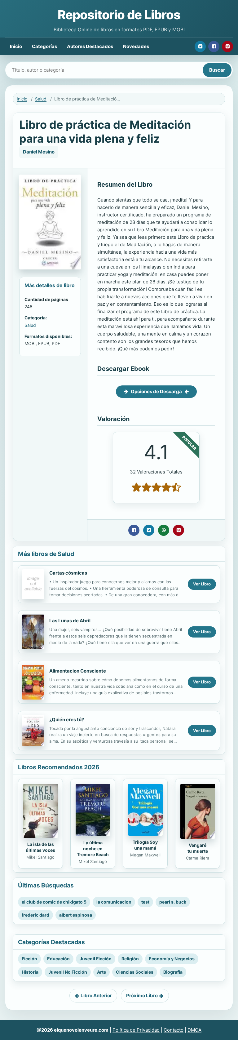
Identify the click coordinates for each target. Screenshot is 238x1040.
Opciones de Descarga (156, 391)
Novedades (136, 46)
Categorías (44, 46)
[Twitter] (200, 46)
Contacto (173, 1030)
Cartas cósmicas (68, 573)
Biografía (173, 972)
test (145, 901)
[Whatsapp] (163, 530)
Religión (130, 958)
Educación (58, 958)
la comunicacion (113, 901)
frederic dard (35, 915)
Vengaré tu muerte (197, 848)
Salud (40, 98)
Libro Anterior (96, 995)
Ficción (29, 958)
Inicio (16, 46)
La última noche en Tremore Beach (93, 848)
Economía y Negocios (172, 958)
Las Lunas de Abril (69, 621)
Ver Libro (202, 583)
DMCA (194, 1030)
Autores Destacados (90, 46)
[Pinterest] (227, 46)
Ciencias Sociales (134, 972)
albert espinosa (75, 915)
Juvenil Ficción (96, 958)
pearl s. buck (172, 901)
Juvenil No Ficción (67, 972)
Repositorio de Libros (119, 14)
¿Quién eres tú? (66, 719)
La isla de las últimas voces (40, 847)
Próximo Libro (142, 995)
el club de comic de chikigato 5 (54, 901)
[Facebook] (213, 46)
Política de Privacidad (136, 1030)
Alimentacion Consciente (77, 671)
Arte (101, 972)
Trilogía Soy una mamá (145, 845)
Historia (30, 972)
